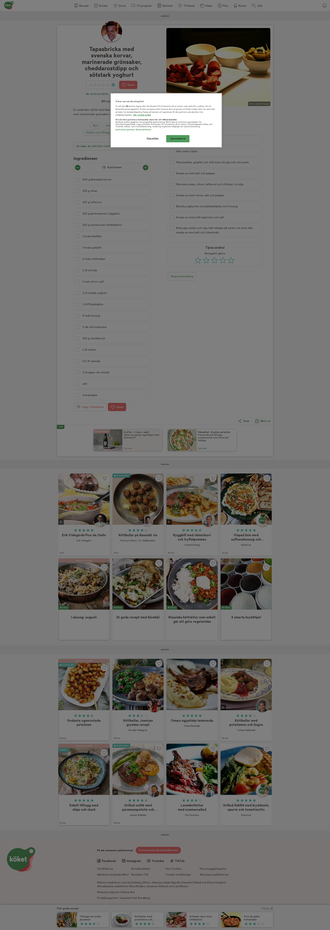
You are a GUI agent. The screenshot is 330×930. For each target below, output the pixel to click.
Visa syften (152, 138)
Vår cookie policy (142, 115)
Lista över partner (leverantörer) (133, 130)
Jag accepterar (178, 138)
